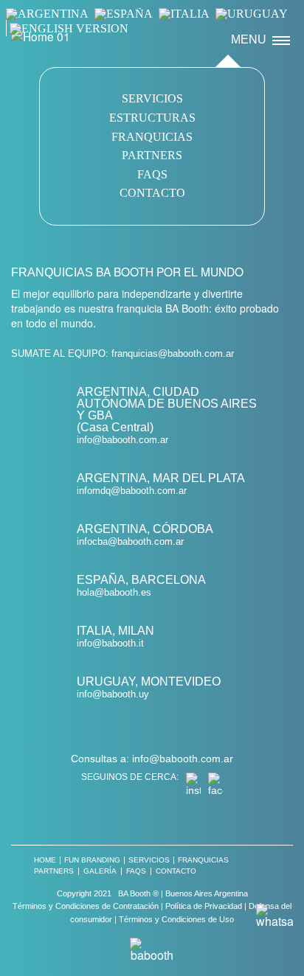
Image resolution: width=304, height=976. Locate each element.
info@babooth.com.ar (122, 439)
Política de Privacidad (203, 906)
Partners (152, 155)
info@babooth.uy (113, 694)
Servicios (152, 98)
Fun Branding (92, 860)
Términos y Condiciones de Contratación (86, 906)
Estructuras (152, 117)
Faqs (152, 174)
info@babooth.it (110, 643)
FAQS (136, 871)
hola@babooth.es (114, 592)
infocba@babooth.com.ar (130, 541)
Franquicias (152, 136)
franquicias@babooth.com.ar (172, 354)
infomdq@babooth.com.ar (132, 490)
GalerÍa (100, 871)
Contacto (152, 193)
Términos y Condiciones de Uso (176, 919)
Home (45, 860)
